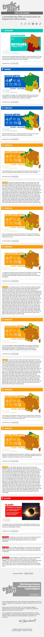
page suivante (29, 573)
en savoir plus (14, 63)
